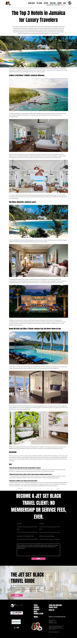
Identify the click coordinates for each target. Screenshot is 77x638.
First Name (19, 523)
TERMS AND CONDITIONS (55, 605)
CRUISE (36, 605)
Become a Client (62, 4)
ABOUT (35, 611)
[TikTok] (14, 627)
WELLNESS (36, 609)
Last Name (41, 523)
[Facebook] (18, 627)
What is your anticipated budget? (46, 536)
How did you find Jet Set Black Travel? (25, 536)
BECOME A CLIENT (38, 613)
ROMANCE (36, 607)
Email (40, 529)
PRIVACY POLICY (53, 607)
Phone (18, 529)
